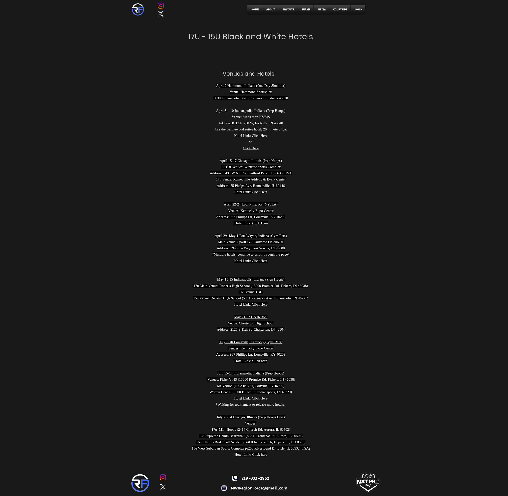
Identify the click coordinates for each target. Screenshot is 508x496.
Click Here (259, 136)
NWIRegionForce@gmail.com (259, 488)
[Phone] (234, 478)
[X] (161, 14)
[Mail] (224, 488)
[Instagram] (161, 6)
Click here (259, 361)
